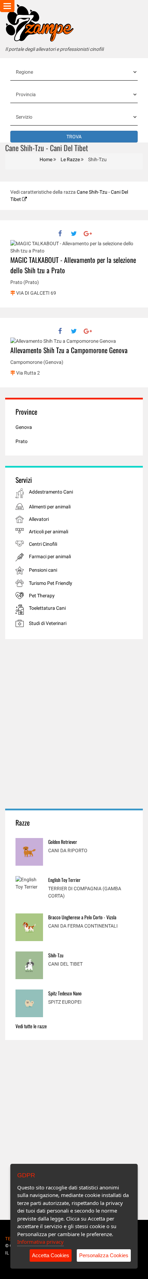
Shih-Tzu (55, 955)
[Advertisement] (74, 724)
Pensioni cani (43, 570)
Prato (21, 441)
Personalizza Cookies (103, 1255)
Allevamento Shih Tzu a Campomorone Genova (69, 350)
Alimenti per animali (50, 506)
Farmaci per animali (50, 556)
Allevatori (39, 519)
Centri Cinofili (43, 544)
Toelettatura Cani (47, 608)
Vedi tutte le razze (31, 1026)
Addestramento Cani (51, 492)
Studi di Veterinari (47, 623)
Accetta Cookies (50, 1255)
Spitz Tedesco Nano (65, 993)
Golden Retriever (62, 841)
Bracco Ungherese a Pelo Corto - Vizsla (82, 917)
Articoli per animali (48, 531)
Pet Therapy (42, 595)
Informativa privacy (40, 1241)
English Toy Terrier (64, 879)
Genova (23, 427)
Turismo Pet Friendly (50, 583)
